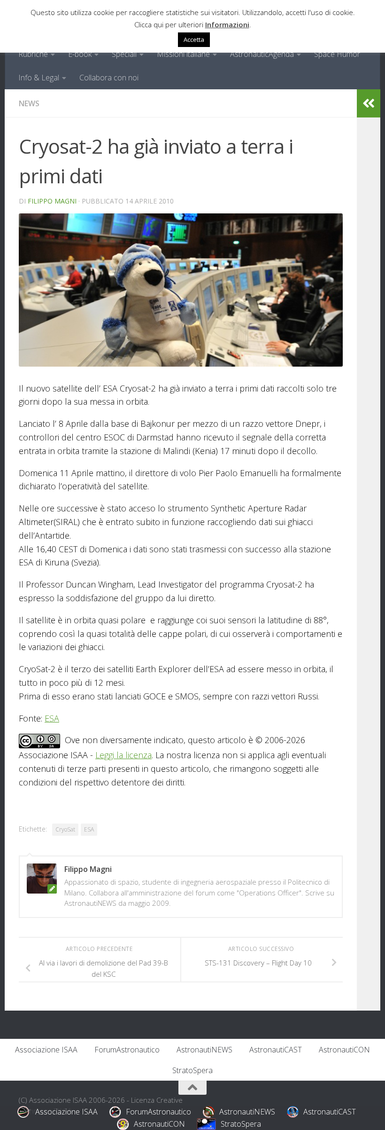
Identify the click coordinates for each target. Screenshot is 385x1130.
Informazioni (227, 24)
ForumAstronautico (127, 1049)
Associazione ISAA (46, 1049)
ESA (52, 718)
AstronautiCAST (275, 1049)
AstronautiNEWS (204, 1049)
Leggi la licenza (123, 755)
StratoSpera (192, 1070)
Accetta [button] (194, 39)
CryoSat (65, 829)
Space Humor (337, 54)
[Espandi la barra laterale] (368, 103)
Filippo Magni (52, 200)
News (29, 103)
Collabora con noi (109, 77)
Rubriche (33, 54)
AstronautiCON (344, 1049)
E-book (80, 54)
